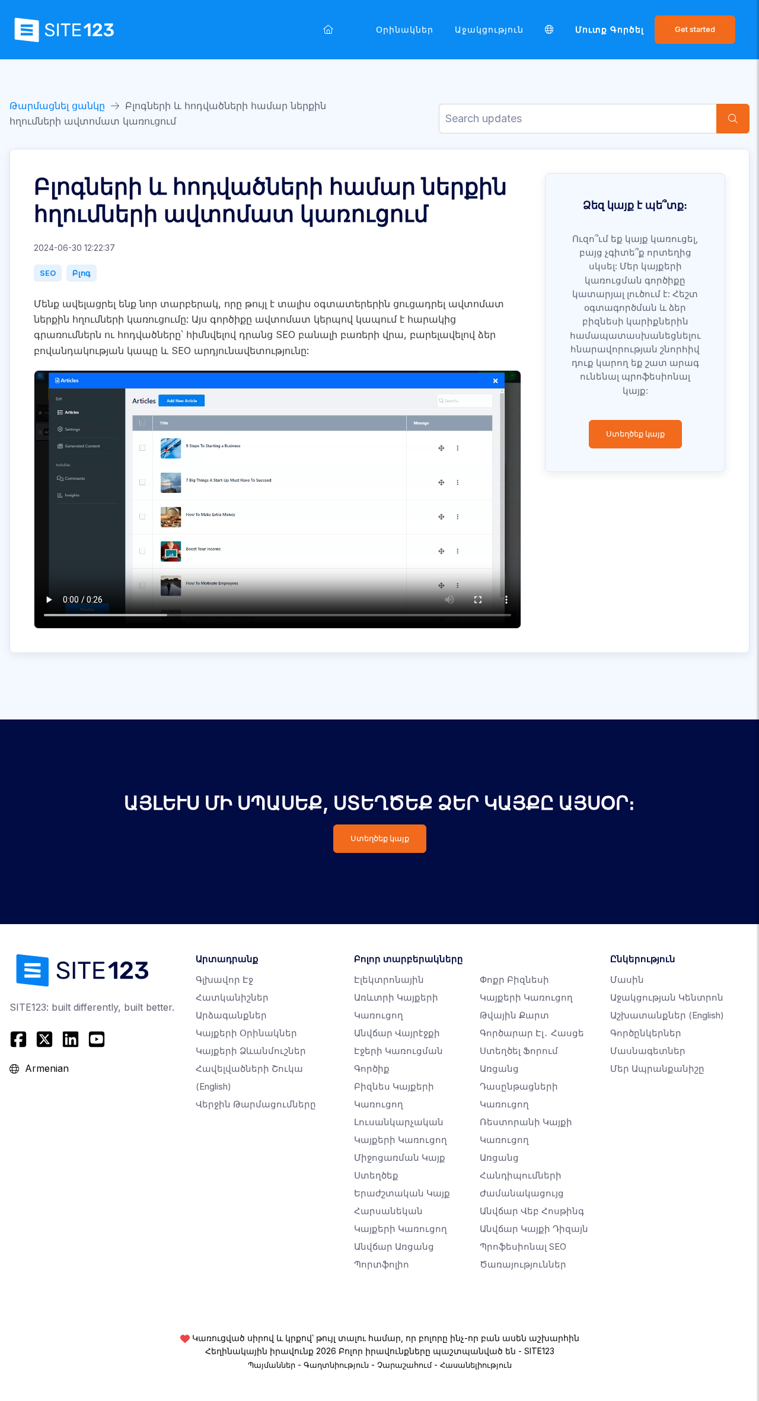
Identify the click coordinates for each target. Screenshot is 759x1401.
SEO (48, 273)
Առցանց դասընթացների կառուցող (519, 1086)
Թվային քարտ (514, 1015)
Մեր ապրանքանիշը (657, 1068)
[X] (44, 1039)
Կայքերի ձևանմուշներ (251, 1050)
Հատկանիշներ (232, 997)
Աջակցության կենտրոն (666, 997)
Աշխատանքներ (667, 1015)
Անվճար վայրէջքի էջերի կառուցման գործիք (398, 1050)
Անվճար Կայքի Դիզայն (534, 1228)
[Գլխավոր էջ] (328, 29)
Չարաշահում (404, 1365)
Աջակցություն (489, 29)
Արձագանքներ (231, 1015)
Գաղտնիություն (336, 1365)
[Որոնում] (733, 118)
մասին (627, 979)
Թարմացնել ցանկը (57, 106)
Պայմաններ (271, 1365)
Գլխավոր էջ (224, 979)
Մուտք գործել (609, 29)
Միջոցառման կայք (399, 1157)
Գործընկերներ (645, 1033)
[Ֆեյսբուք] (19, 1039)
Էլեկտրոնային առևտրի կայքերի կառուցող (396, 997)
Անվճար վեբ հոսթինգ (532, 1211)
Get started (695, 29)
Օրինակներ (404, 29)
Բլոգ (81, 273)
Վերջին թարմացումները (256, 1104)
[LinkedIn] (70, 1039)
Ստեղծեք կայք (635, 433)
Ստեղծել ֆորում (519, 1050)
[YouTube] (97, 1039)
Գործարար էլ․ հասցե (532, 1033)
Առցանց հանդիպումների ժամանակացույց (522, 1175)
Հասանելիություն (476, 1365)
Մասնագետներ (647, 1050)
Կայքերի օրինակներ (246, 1033)
